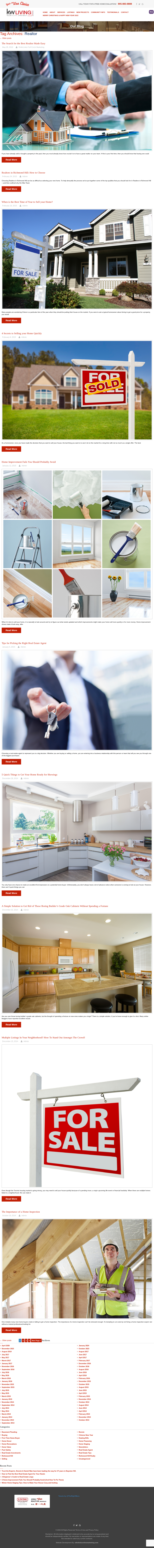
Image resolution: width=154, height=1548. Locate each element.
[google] (142, 4)
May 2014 (5, 1411)
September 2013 (8, 1423)
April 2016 (83, 1375)
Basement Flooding (9, 1432)
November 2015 (8, 1384)
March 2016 (6, 1378)
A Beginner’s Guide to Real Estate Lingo (17, 1477)
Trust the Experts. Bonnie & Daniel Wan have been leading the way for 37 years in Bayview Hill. (39, 1471)
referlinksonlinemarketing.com (86, 1542)
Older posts (5, 38)
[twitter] (139, 4)
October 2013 (84, 1420)
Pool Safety (6, 1450)
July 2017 (5, 1355)
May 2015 (5, 1393)
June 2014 (83, 1408)
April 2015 (83, 1393)
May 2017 (5, 1357)
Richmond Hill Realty (87, 1456)
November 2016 (8, 1366)
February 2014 (84, 1414)
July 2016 (5, 1372)
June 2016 (83, 1372)
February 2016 (84, 1378)
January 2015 (7, 1399)
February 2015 (84, 1396)
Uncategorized (84, 1459)
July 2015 (5, 1390)
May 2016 (5, 1375)
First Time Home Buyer (11, 1438)
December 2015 (85, 1381)
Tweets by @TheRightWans (68, 1496)
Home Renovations (9, 1444)
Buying (4, 1435)
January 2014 (7, 1417)
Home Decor (6, 1441)
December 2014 (85, 1399)
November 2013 (8, 1420)
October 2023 (84, 1349)
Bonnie (81, 1432)
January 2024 (84, 1346)
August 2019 (6, 1351)
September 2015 (8, 1387)
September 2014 (8, 1405)
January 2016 (7, 1381)
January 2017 (7, 1363)
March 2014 (6, 1414)
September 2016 (8, 1369)
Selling (4, 1459)
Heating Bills (84, 1438)
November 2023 (8, 1349)
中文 (151, 12)
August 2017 (83, 1351)
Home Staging (84, 1444)
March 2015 (6, 1396)
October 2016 (84, 1366)
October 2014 (84, 1402)
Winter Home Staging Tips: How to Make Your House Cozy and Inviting (29, 1483)
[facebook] (137, 4)
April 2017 (83, 1357)
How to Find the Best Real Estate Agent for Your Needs (23, 1474)
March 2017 (6, 1360)
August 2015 (83, 1387)
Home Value (6, 1447)
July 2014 (5, 1408)
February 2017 (84, 1360)
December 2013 (85, 1417)
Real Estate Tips (85, 1453)
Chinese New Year (86, 1435)
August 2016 (83, 1369)
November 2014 (8, 1402)
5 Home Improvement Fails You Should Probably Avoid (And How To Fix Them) (33, 1480)
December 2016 (85, 1363)
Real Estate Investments (11, 1453)
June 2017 (83, 1355)
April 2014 (83, 1411)
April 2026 (6, 1346)
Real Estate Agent (86, 1450)
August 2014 (83, 1405)
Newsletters (83, 1447)
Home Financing (85, 1441)
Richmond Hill (7, 1456)
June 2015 (83, 1390)
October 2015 (84, 1384)
